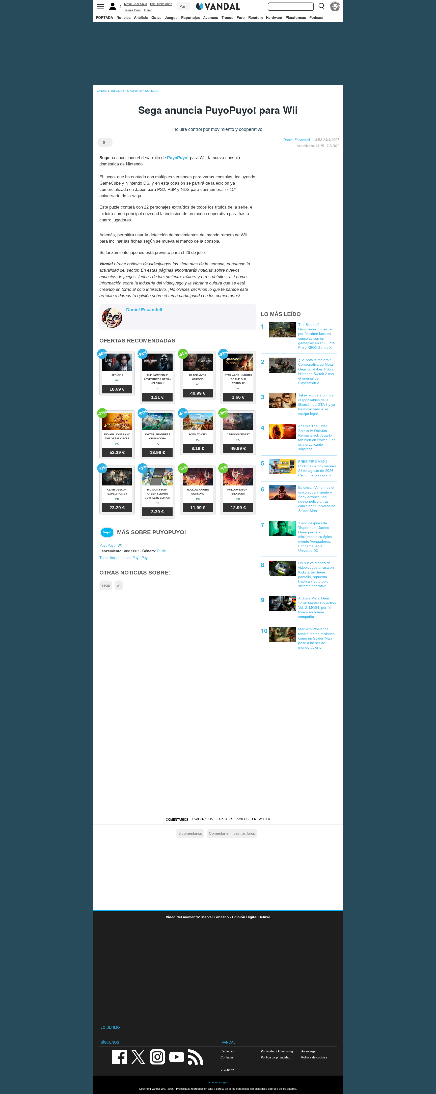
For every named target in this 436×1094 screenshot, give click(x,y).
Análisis (141, 17)
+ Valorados (202, 819)
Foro (241, 17)
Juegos (171, 17)
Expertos (225, 819)
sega (106, 585)
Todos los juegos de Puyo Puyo (124, 557)
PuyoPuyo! (178, 157)
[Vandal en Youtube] (177, 1056)
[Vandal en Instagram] (157, 1056)
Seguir (107, 532)
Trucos (227, 17)
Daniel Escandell (296, 140)
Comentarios (177, 819)
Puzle (161, 550)
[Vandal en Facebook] (119, 1056)
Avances (210, 17)
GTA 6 (148, 10)
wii (119, 585)
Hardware (274, 17)
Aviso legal (308, 1051)
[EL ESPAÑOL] (335, 6)
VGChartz (227, 1070)
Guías (156, 17)
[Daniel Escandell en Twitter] (129, 318)
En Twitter (261, 819)
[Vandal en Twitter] (138, 1056)
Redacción (228, 1051)
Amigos (243, 819)
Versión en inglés (218, 1082)
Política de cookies (314, 1057)
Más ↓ (184, 6)
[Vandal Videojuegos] (218, 5)
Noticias (124, 17)
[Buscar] (321, 6)
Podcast (316, 17)
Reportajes (190, 17)
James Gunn (133, 10)
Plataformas (296, 17)
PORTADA (104, 17)
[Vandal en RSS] (195, 1056)
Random (255, 17)
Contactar (227, 1057)
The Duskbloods (161, 4)
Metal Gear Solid (135, 4)
